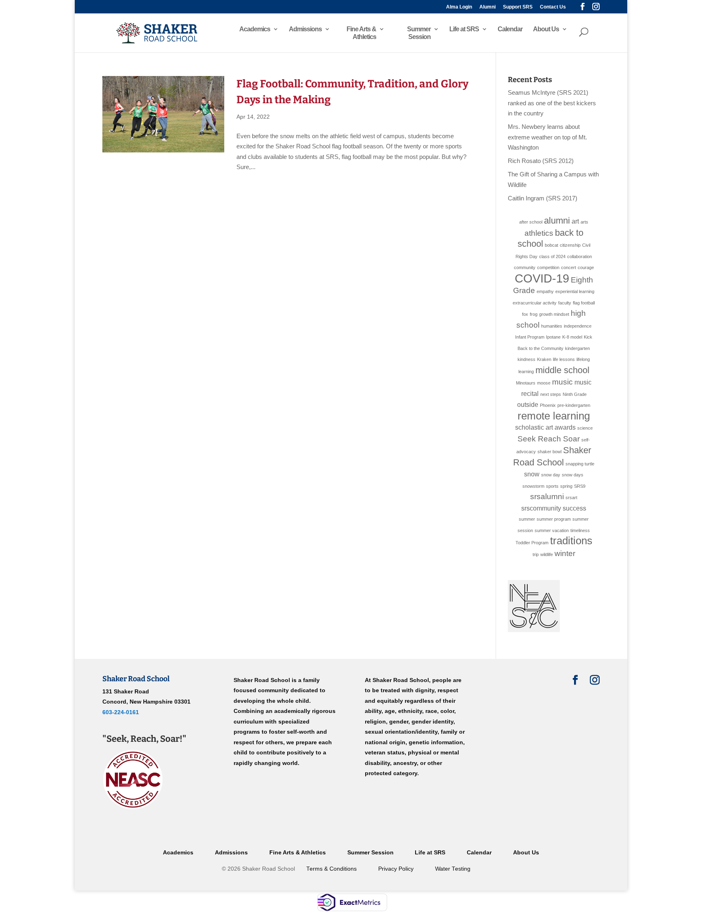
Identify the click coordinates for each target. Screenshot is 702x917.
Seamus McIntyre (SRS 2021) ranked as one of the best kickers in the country (552, 103)
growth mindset (554, 314)
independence (578, 326)
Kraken (544, 359)
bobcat (551, 245)
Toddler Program (532, 542)
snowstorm (533, 486)
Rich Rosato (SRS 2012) (541, 160)
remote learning (554, 416)
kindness (526, 359)
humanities (551, 326)
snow (532, 474)
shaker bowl (549, 451)
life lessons (564, 359)
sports (552, 486)
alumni (557, 220)
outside (527, 404)
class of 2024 (552, 256)
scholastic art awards (545, 427)
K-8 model (572, 337)
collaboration (579, 256)
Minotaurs (525, 382)
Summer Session (419, 33)
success (574, 508)
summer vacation (552, 530)
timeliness (580, 530)
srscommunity (541, 508)
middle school (562, 370)
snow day (550, 474)
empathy (545, 291)
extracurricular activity (535, 302)
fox (525, 314)
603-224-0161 (120, 712)
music (562, 382)
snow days (572, 474)
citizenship (570, 245)
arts (584, 221)
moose (543, 382)
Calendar (510, 29)
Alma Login (459, 7)
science (585, 428)
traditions (571, 541)
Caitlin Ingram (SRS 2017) (542, 198)
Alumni (487, 7)
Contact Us (553, 7)
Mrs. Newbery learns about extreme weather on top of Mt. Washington (547, 137)
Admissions (305, 29)
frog (533, 314)
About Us (546, 29)
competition (548, 267)
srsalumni (547, 496)
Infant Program (529, 337)
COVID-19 (542, 278)
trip (536, 554)
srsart (571, 497)
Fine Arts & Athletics (361, 33)
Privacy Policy (396, 869)
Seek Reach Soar (549, 439)
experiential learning (574, 291)
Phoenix (548, 405)
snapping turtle (580, 463)
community (524, 267)
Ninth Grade (575, 394)
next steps (550, 394)
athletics (538, 233)
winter (565, 553)
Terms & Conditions (331, 869)
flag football (584, 302)
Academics (254, 29)
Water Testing (452, 869)
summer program (554, 519)
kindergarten (577, 348)
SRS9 (579, 486)
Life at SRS (464, 29)
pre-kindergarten (573, 405)
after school (530, 221)
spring (566, 486)
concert (568, 267)
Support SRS (518, 7)
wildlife (546, 554)
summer (527, 519)
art (575, 221)
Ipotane (553, 337)
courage (586, 267)
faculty (564, 302)
